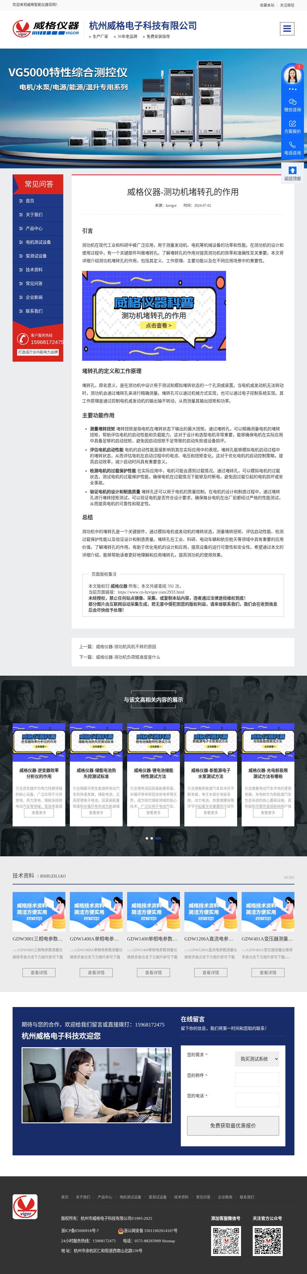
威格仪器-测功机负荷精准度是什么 (128, 657)
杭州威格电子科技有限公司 (143, 26)
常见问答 (34, 283)
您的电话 (197, 1096)
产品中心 (34, 228)
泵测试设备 (36, 256)
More (289, 878)
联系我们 (34, 311)
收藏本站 (267, 5)
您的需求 (197, 1055)
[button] (147, 838)
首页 (30, 201)
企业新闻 (34, 297)
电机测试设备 (38, 242)
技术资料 (34, 270)
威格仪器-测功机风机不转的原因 (126, 646)
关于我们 (34, 214)
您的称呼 (197, 1075)
